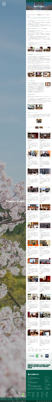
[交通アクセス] (17, 401)
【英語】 (29, 395)
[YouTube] (22, 401)
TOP (28, 11)
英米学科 (46, 394)
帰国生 (45, 401)
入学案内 (31, 11)
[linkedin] (25, 401)
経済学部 (38, 392)
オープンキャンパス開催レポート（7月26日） (47, 11)
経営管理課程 (29, 392)
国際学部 (47, 392)
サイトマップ (47, 376)
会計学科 (42, 395)
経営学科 (33, 394)
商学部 (42, 392)
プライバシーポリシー (47, 378)
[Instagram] (23, 401)
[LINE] (21, 401)
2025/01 (33, 349)
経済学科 (37, 394)
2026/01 (29, 349)
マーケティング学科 (43, 394)
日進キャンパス (30, 376)
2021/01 (47, 349)
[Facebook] (20, 401)
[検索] (49, 362)
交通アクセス (13, 401)
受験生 (39, 401)
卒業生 (50, 401)
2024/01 (37, 349)
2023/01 (40, 349)
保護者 (46, 401)
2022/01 (44, 349)
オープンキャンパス (35, 11)
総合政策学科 (38, 395)
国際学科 (46, 395)
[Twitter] (19, 401)
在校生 (48, 401)
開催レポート (39, 11)
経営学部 (33, 392)
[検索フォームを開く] (50, 1)
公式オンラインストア (47, 382)
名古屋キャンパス (30, 381)
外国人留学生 (42, 401)
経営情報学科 (33, 395)
